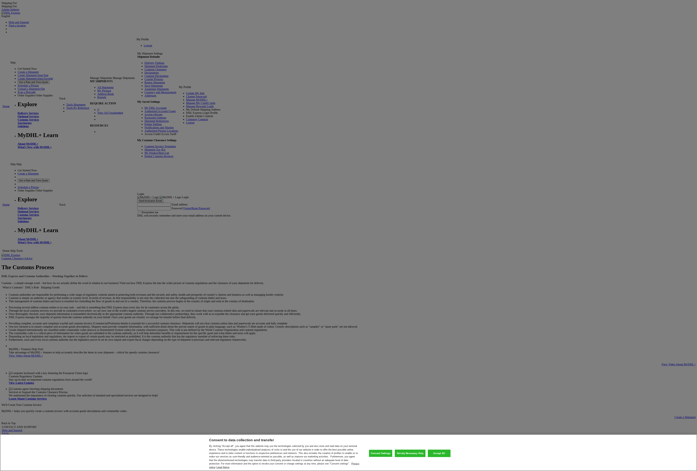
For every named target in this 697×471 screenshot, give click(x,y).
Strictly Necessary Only (410, 453)
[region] (348, 452)
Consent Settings (380, 453)
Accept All (439, 453)
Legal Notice (222, 467)
